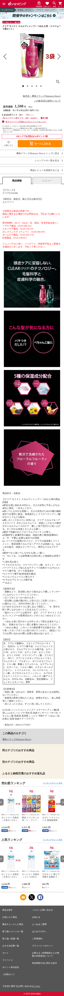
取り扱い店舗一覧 (10, 939)
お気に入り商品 (9, 917)
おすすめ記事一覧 (10, 946)
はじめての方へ (39, 931)
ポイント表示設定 (10, 967)
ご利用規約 (37, 939)
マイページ (7, 960)
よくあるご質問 (39, 924)
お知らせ (36, 917)
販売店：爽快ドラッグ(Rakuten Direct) (42, 96)
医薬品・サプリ (24, 10)
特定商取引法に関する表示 (44, 963)
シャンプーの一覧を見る (47, 160)
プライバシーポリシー (42, 946)
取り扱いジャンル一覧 (12, 931)
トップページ (7, 10)
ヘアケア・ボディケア (45, 10)
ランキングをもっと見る (53, 783)
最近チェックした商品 (12, 924)
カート (5, 953)
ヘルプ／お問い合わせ (42, 910)
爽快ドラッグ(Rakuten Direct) (16, 739)
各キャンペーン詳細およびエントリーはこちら (26, 122)
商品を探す (7, 910)
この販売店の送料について (47, 101)
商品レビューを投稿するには (44, 170)
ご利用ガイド (8, 974)
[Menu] (4, 4)
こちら (37, 986)
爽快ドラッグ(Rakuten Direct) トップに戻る (37, 153)
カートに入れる (40, 143)
